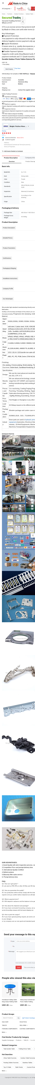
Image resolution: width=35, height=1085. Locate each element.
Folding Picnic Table (25, 1049)
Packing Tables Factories (11, 1062)
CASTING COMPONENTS (27, 1029)
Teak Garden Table (9, 1049)
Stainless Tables (27, 1062)
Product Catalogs (29, 1018)
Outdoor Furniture (19, 14)
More (3, 1071)
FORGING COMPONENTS (9, 1029)
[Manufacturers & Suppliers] (17, 3)
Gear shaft (5, 1022)
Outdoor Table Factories (28, 1058)
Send (18, 967)
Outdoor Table (29, 14)
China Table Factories (10, 1058)
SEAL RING (23, 1025)
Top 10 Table (7, 1067)
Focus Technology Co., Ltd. (25, 1077)
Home (3, 14)
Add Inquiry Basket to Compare (13, 151)
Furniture (9, 14)
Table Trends (19, 1067)
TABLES (4, 1025)
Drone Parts (23, 1022)
